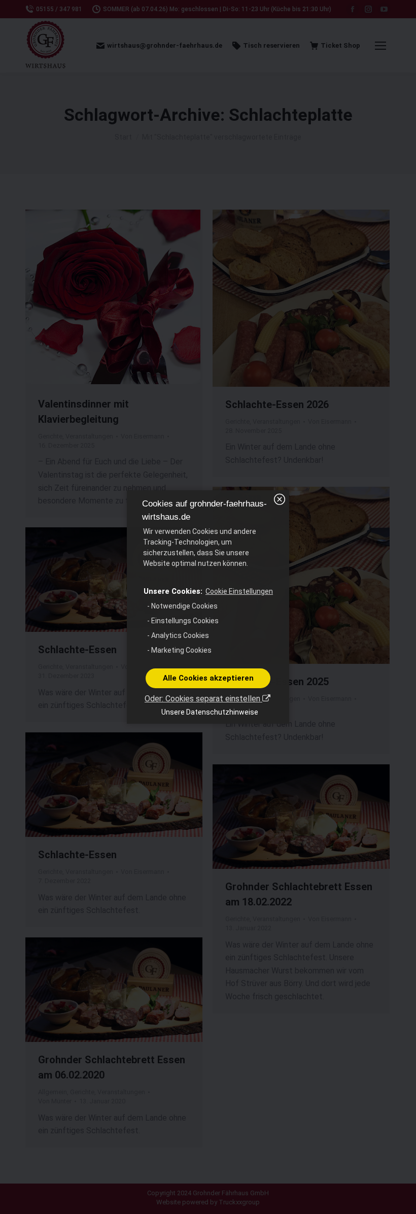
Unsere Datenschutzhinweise (209, 712)
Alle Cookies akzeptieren (208, 678)
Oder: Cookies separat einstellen (203, 698)
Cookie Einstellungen (239, 591)
